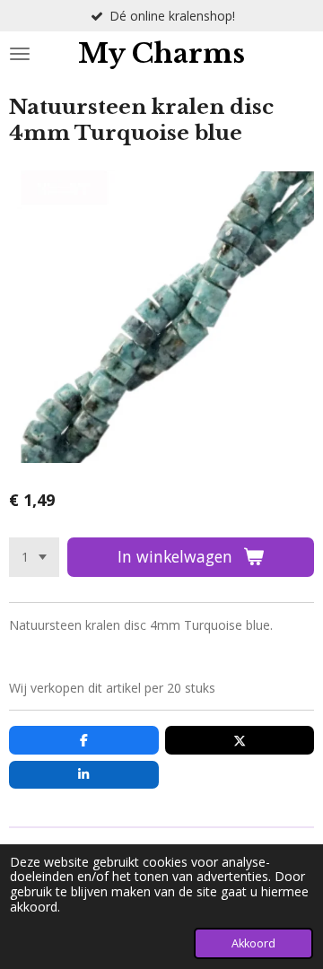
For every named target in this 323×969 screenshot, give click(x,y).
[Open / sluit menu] (19, 53)
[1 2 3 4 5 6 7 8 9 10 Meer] (34, 557)
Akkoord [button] (253, 943)
